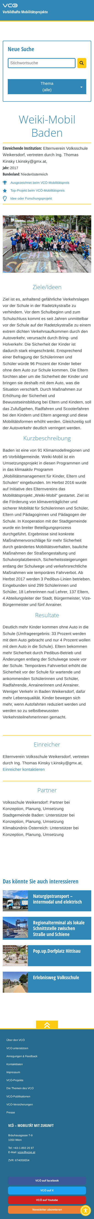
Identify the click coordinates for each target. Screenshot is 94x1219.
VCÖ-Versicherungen (19, 1104)
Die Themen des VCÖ (20, 1088)
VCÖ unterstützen (17, 1048)
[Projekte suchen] (81, 63)
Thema (47, 86)
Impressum (13, 1072)
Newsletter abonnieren (47, 1209)
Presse (10, 1112)
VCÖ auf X (47, 1190)
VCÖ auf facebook (47, 1180)
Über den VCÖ (15, 1040)
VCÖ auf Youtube (47, 1200)
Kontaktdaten (14, 1064)
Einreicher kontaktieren (24, 769)
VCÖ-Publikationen (18, 1096)
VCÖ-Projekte (15, 1080)
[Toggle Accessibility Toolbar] (86, 1211)
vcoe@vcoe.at (26, 1152)
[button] (36, 182)
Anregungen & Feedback (21, 1056)
